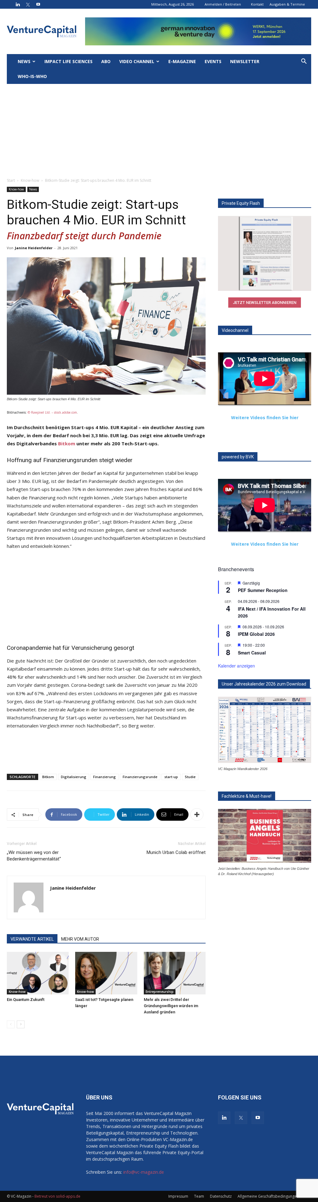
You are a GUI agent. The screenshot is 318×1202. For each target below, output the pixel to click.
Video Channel (136, 61)
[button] (303, 62)
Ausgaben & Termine (287, 4)
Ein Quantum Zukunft (25, 999)
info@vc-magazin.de (143, 1172)
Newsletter (244, 61)
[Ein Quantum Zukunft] (38, 973)
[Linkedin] (17, 4)
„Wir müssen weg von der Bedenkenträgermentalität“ (34, 856)
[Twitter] (28, 4)
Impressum (178, 1196)
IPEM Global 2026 (256, 634)
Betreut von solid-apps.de (57, 1196)
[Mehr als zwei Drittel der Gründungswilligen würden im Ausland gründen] (175, 973)
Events (213, 61)
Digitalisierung (73, 776)
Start (11, 180)
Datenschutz (221, 1196)
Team (199, 1196)
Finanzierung (104, 776)
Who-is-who (32, 76)
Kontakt (257, 4)
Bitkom (66, 443)
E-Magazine (182, 61)
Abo (106, 61)
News (24, 61)
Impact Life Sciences (68, 61)
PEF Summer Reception (263, 590)
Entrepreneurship (160, 991)
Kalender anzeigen (236, 666)
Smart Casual (252, 652)
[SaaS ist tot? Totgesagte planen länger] (106, 973)
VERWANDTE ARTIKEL (32, 939)
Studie (190, 776)
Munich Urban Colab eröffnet (176, 852)
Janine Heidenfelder (33, 247)
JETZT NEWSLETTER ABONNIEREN (264, 302)
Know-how (30, 180)
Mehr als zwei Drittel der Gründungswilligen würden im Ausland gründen (171, 1005)
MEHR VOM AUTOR (80, 939)
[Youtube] (38, 4)
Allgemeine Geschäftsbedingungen (268, 1196)
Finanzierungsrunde (140, 776)
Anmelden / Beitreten (223, 4)
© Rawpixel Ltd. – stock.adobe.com (52, 412)
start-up (171, 776)
